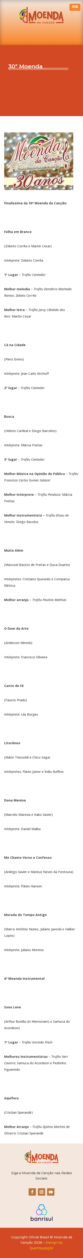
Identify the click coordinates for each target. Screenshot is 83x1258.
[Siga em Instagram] (41, 1192)
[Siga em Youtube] (50, 1192)
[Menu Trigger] (74, 7)
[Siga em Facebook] (32, 1192)
